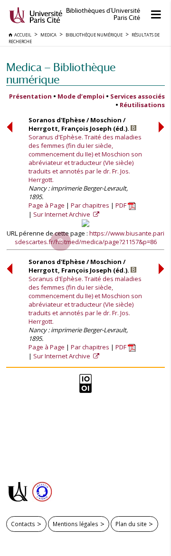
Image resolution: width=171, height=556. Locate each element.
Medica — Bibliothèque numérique (60, 73)
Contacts (23, 524)
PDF (121, 205)
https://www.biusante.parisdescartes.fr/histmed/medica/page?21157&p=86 (90, 237)
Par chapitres (90, 205)
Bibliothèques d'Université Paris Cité (103, 14)
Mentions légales (75, 524)
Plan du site (131, 524)
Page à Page (46, 205)
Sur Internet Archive (62, 214)
